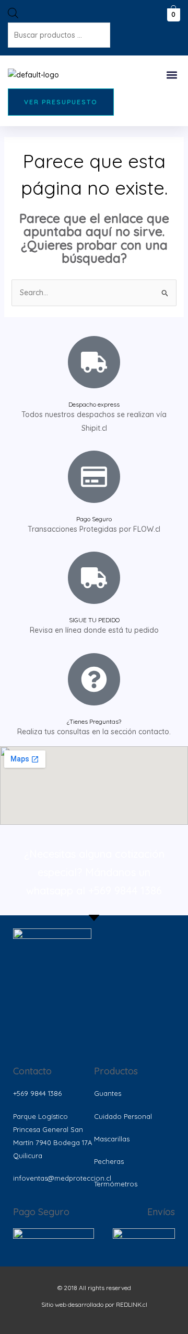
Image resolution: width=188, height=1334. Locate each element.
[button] (171, 74)
